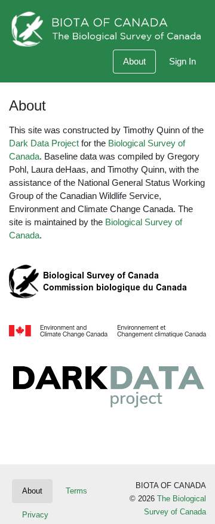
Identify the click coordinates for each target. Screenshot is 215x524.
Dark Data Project (44, 143)
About (134, 61)
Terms (76, 490)
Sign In (182, 61)
